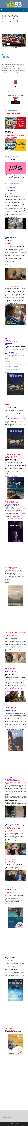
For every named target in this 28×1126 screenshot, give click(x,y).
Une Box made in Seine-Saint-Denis (14, 73)
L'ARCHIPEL (16, 504)
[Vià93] (1, 9)
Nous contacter (6, 1114)
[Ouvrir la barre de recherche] (26, 9)
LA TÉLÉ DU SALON (10, 159)
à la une (6, 64)
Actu (10, 64)
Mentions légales (7, 1117)
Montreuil (11, 66)
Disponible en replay (10, 174)
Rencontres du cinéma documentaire (14, 1027)
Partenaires (5, 1115)
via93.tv (11, 132)
